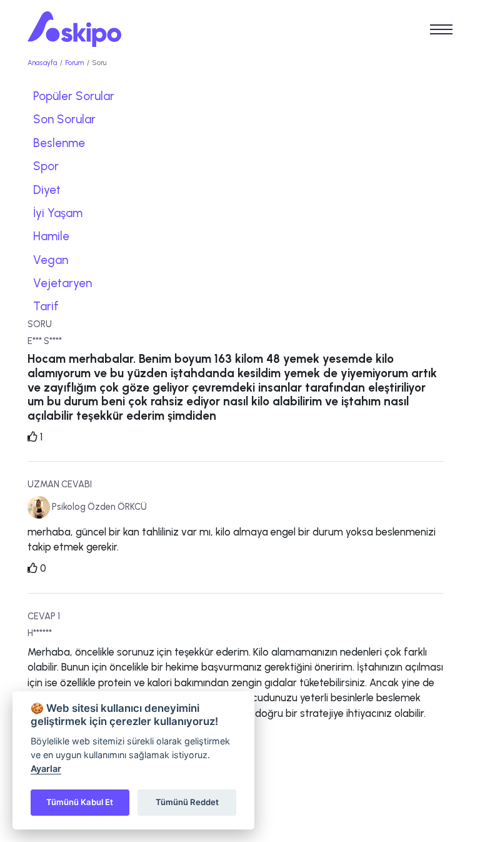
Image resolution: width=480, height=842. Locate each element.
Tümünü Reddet (187, 802)
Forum (74, 63)
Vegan (50, 260)
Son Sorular (64, 119)
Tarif (46, 306)
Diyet (47, 190)
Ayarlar (46, 768)
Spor (46, 166)
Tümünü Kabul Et (79, 802)
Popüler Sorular (73, 96)
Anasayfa (42, 63)
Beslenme (59, 143)
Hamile (51, 236)
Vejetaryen (62, 283)
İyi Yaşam (57, 213)
